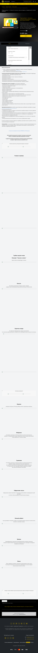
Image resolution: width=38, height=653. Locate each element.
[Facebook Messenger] (13, 638)
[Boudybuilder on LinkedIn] (16, 624)
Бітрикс (12, 1)
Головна (3, 6)
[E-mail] (5, 638)
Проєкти (15, 3)
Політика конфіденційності (9, 642)
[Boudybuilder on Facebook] (22, 624)
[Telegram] (19, 624)
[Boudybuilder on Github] (14, 624)
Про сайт (28, 3)
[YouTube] (27, 624)
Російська (31, 642)
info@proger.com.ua (30, 637)
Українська (28, 642)
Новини (24, 3)
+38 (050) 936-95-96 (30, 639)
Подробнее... (18, 70)
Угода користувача (16, 642)
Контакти (34, 3)
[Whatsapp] (8, 638)
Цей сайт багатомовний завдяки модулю (19, 614)
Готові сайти (14, 6)
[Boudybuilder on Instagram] (24, 624)
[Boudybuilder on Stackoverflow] (11, 624)
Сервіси (10, 3)
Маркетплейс (5, 3)
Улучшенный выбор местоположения (9, 108)
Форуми (19, 3)
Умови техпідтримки (23, 642)
